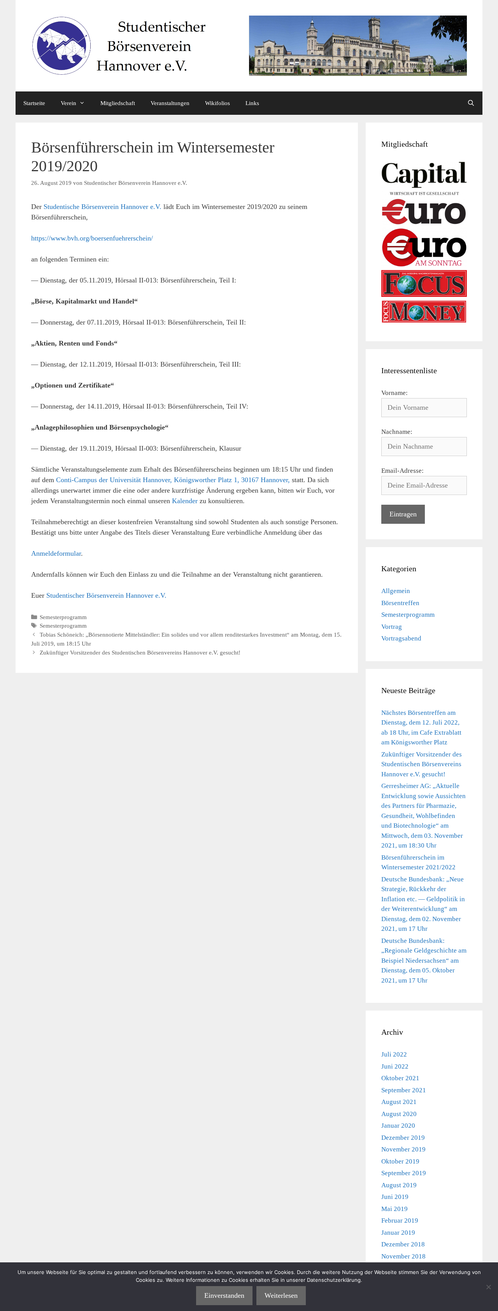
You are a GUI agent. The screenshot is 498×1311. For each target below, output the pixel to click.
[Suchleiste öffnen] (470, 103)
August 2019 (399, 1185)
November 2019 (403, 1149)
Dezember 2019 (403, 1137)
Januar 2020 (398, 1125)
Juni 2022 (395, 1066)
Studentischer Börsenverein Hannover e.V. (106, 595)
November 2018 (403, 1256)
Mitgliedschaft (117, 103)
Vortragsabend (401, 638)
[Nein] (488, 1287)
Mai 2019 (394, 1209)
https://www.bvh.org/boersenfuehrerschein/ (92, 238)
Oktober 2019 (400, 1161)
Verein (68, 103)
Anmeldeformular (56, 553)
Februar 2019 (399, 1220)
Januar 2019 (398, 1232)
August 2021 (399, 1102)
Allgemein (395, 591)
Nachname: (396, 431)
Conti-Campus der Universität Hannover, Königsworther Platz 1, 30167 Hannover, (173, 480)
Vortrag (391, 626)
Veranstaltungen (170, 103)
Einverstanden (224, 1295)
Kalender (185, 501)
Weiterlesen (281, 1295)
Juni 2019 (395, 1196)
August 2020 (399, 1114)
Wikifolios (217, 103)
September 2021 (403, 1090)
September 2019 (403, 1173)
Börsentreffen (400, 603)
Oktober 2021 (400, 1078)
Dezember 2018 (403, 1244)
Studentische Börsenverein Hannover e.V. (102, 207)
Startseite (34, 103)
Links (252, 103)
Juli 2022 (394, 1054)
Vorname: (394, 393)
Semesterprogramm (63, 617)
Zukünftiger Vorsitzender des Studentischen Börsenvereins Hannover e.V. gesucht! (140, 652)
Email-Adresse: (402, 470)
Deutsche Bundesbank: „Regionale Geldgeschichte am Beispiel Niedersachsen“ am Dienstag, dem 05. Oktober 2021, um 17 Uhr (423, 960)
